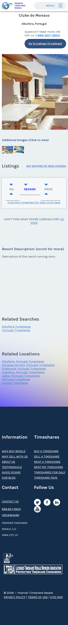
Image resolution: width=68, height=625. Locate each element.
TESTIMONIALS (12, 467)
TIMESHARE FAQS (45, 477)
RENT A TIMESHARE (47, 462)
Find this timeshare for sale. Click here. (34, 202)
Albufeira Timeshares (16, 326)
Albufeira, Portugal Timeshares (23, 361)
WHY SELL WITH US (15, 456)
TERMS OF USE (38, 597)
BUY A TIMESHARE (46, 451)
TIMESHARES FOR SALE (49, 472)
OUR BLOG (8, 477)
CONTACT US (10, 501)
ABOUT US (8, 462)
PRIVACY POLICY (15, 597)
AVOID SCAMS (11, 472)
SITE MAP (56, 597)
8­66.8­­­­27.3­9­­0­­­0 (11, 509)
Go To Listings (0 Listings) (45, 43)
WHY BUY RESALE (14, 451)
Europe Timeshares (15, 383)
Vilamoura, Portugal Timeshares (24, 368)
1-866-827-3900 (48, 35)
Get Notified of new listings (46, 166)
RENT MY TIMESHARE (48, 467)
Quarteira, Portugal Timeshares (23, 372)
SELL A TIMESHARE (47, 456)
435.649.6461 (10, 515)
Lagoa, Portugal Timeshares (21, 376)
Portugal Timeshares (16, 330)
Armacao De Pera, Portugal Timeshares (28, 365)
